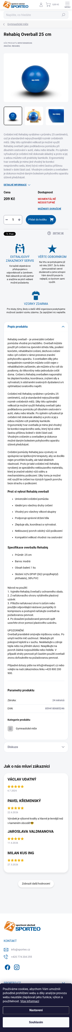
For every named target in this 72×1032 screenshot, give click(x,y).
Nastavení (36, 1010)
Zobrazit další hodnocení (36, 883)
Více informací (29, 1001)
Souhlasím (36, 1022)
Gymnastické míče (26, 728)
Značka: (12, 46)
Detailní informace (15, 185)
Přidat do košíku (37, 219)
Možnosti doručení (49, 208)
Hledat (63, 15)
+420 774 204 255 (21, 956)
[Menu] (67, 4)
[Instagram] (16, 966)
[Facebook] (7, 966)
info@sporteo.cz (20, 949)
